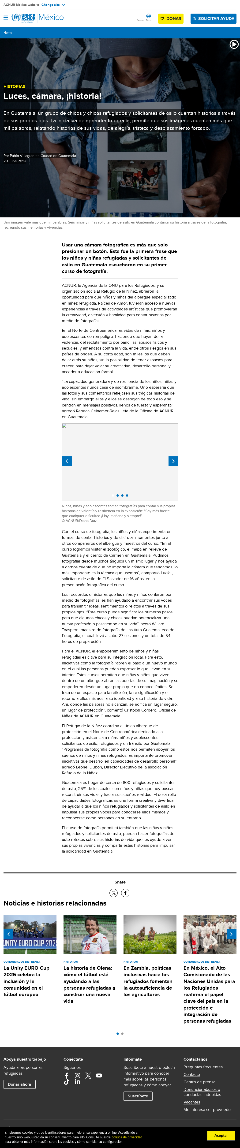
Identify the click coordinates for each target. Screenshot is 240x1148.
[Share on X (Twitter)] (113, 893)
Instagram (77, 1076)
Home (8, 32)
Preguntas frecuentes (203, 1067)
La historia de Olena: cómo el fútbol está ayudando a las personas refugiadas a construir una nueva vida (89, 984)
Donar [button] (173, 18)
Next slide (173, 461)
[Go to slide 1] (118, 1034)
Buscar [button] (140, 20)
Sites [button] (148, 20)
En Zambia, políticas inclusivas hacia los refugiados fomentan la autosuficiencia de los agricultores (148, 981)
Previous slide (67, 461)
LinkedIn (77, 1082)
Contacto (192, 1074)
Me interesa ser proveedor (208, 1109)
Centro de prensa (199, 1082)
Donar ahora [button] (19, 1084)
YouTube (99, 1076)
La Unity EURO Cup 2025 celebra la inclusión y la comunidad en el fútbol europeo (26, 981)
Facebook (67, 1076)
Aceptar (221, 1135)
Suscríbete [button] (138, 1096)
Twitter (88, 1076)
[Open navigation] (6, 18)
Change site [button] (50, 4)
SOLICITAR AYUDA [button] (216, 18)
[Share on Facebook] (125, 893)
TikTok (67, 1082)
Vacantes (192, 1102)
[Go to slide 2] (123, 1034)
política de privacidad (127, 1137)
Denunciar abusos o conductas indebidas (202, 1092)
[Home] (27, 18)
